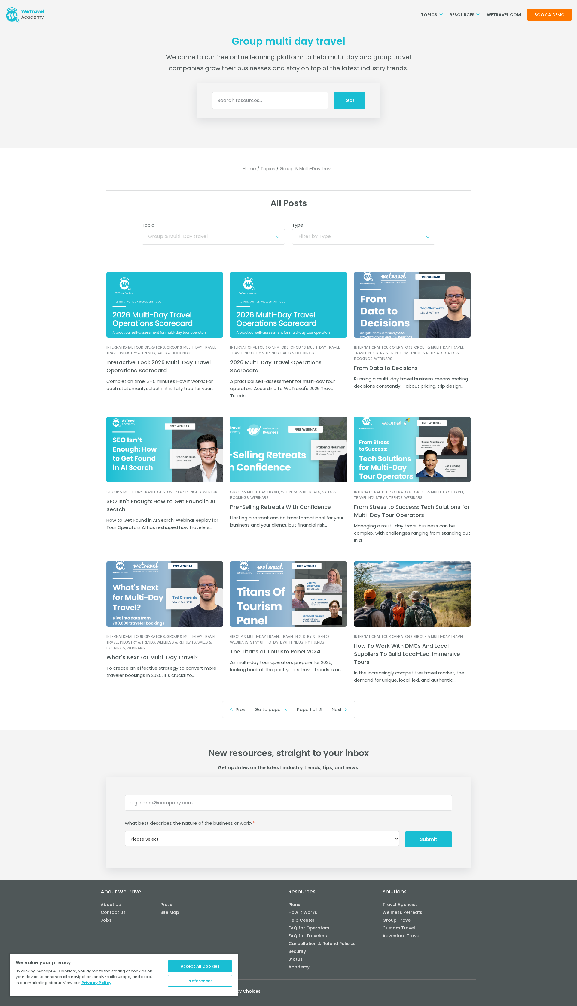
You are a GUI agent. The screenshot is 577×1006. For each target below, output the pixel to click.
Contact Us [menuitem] (113, 912)
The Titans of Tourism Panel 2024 (275, 651)
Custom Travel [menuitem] (399, 928)
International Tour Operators (135, 347)
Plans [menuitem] (294, 905)
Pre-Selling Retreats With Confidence (280, 507)
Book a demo (549, 15)
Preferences (200, 981)
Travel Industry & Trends (130, 353)
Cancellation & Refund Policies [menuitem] (322, 944)
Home (249, 168)
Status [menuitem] (295, 959)
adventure (209, 491)
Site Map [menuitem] (169, 912)
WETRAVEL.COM (504, 15)
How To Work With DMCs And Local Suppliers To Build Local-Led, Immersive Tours (407, 654)
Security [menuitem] (297, 951)
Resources (462, 15)
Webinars (383, 358)
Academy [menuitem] (299, 967)
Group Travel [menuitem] (397, 920)
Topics (429, 15)
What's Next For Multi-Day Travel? (152, 657)
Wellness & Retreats (424, 353)
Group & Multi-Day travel (191, 347)
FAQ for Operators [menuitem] (308, 928)
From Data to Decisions (386, 368)
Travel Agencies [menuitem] (400, 905)
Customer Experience (177, 491)
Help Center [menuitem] (301, 920)
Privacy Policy (96, 983)
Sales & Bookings (173, 353)
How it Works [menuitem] (302, 912)
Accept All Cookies (200, 966)
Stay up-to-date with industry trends (287, 642)
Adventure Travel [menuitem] (401, 936)
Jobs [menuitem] (106, 920)
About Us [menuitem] (111, 905)
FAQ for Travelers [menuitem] (307, 936)
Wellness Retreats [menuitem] (402, 912)
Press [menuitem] (166, 905)
